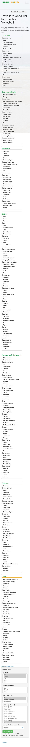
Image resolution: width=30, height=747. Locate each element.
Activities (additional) (8, 705)
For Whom (5, 672)
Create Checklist (8, 731)
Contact (4, 742)
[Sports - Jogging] (15, 715)
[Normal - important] (15, 699)
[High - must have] (15, 698)
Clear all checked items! (7, 666)
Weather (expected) (8, 685)
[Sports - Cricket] (15, 706)
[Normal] (15, 690)
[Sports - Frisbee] (15, 708)
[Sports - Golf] (15, 710)
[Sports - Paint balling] (15, 717)
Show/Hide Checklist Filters (18, 12)
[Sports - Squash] (15, 720)
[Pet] (15, 682)
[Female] (15, 677)
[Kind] (15, 678)
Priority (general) (7, 695)
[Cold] (15, 692)
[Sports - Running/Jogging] (15, 718)
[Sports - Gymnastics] (15, 711)
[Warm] (15, 688)
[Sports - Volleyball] (15, 722)
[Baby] (15, 680)
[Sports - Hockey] (15, 713)
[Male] (15, 675)
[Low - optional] (15, 701)
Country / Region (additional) (10, 725)
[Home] (10, 2)
